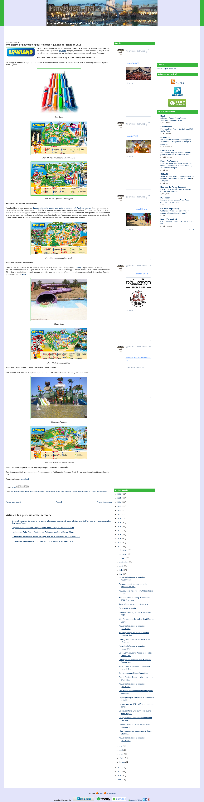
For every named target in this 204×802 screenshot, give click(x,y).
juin (121, 574)
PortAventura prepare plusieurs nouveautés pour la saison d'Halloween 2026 (42, 541)
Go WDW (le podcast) (169, 209)
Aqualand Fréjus (58, 491)
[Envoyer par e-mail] (17, 486)
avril (121, 750)
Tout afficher (193, 230)
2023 (119, 506)
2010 (119, 776)
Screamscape (166, 127)
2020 (119, 518)
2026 (119, 494)
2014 (119, 543)
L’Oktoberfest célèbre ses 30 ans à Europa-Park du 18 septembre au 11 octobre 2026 (46, 537)
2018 (119, 526)
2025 (119, 498)
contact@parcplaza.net (167, 68)
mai (121, 746)
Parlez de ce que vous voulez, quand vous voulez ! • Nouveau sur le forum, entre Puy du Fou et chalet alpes (176, 165)
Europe (99, 491)
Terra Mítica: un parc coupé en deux (133, 604)
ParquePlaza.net (167, 150)
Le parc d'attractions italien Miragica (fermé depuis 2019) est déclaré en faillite (43, 528)
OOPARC (164, 174)
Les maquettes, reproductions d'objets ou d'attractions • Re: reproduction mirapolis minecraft (175, 142)
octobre (122, 558)
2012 (119, 768)
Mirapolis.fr (165, 137)
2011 (119, 772)
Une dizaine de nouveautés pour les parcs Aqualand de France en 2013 (43, 44)
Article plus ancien (104, 502)
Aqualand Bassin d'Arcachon (27, 491)
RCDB (162, 116)
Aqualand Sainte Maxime (73, 491)
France (104, 491)
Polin (24, 274)
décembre (123, 550)
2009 (119, 780)
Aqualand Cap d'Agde (45, 491)
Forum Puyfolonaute (169, 161)
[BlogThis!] (19, 486)
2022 (119, 510)
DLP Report (165, 198)
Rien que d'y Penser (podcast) (173, 187)
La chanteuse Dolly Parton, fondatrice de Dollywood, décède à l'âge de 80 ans (43, 532)
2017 (119, 530)
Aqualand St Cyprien (89, 491)
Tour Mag (77, 267)
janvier (122, 762)
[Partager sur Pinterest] (27, 486)
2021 (119, 514)
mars (121, 754)
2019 (119, 522)
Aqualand (62, 51)
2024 (119, 502)
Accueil (59, 502)
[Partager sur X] (22, 486)
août (121, 566)
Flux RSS (179, 83)
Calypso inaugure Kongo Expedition (133, 673)
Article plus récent (13, 502)
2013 (119, 547)
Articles (100, 793)
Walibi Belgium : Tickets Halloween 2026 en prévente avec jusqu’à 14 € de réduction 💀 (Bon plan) (177, 178)
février (122, 758)
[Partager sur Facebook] (25, 486)
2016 (119, 535)
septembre (124, 562)
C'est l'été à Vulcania (127, 608)
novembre (123, 554)
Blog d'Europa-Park (168, 219)
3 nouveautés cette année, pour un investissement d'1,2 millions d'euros (62, 208)
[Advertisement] (102, 32)
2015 (119, 539)
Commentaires (111, 793)
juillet (121, 570)
